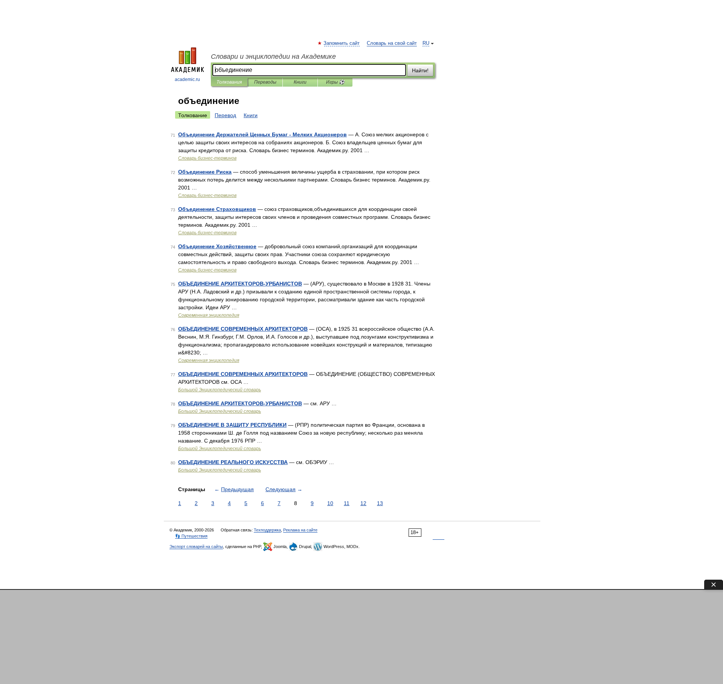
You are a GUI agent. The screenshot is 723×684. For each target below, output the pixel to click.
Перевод (225, 115)
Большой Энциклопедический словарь (219, 389)
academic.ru (187, 79)
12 (363, 503)
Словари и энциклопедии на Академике (273, 56)
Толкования (229, 82)
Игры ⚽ (335, 82)
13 (380, 503)
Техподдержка (267, 530)
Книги (300, 82)
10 (330, 503)
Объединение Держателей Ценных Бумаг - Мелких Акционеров (262, 134)
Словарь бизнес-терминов (207, 158)
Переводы (265, 82)
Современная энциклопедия (208, 315)
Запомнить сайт (342, 43)
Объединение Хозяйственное (217, 246)
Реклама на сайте (300, 530)
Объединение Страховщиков (217, 209)
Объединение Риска (205, 172)
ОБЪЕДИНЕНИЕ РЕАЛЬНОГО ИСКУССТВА (233, 462)
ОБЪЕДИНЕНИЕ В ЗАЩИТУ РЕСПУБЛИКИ (232, 425)
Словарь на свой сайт (392, 43)
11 (346, 503)
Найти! (420, 70)
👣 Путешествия (191, 536)
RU (426, 43)
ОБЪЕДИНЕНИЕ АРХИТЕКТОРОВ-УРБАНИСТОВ (240, 284)
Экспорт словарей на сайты (196, 546)
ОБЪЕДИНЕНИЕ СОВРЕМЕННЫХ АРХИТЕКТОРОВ (243, 329)
